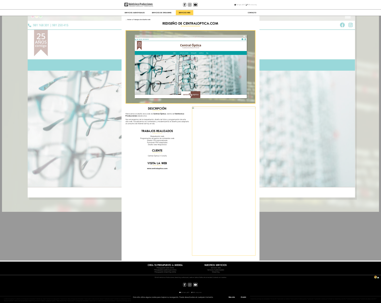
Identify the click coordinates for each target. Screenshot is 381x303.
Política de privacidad (205, 277)
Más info (232, 297)
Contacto (252, 12)
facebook (185, 4)
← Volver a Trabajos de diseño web (138, 19)
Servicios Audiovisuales (135, 12)
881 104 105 (252, 5)
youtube (195, 4)
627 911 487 (240, 5)
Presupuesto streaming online (165, 272)
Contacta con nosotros (219, 277)
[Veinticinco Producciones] (126, 6)
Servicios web (216, 268)
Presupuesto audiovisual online (165, 270)
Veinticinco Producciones (141, 4)
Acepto (243, 297)
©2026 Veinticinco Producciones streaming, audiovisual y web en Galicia (176, 277)
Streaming (216, 272)
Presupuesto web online (165, 268)
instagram (190, 4)
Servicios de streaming (162, 12)
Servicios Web (184, 12)
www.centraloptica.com (157, 168)
